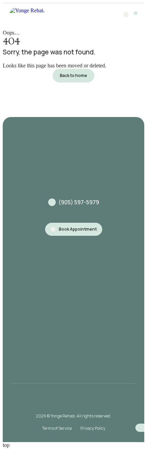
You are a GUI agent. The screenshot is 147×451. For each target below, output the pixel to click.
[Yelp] (66, 401)
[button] (135, 13)
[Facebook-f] (81, 401)
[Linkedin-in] (95, 401)
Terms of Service (57, 428)
